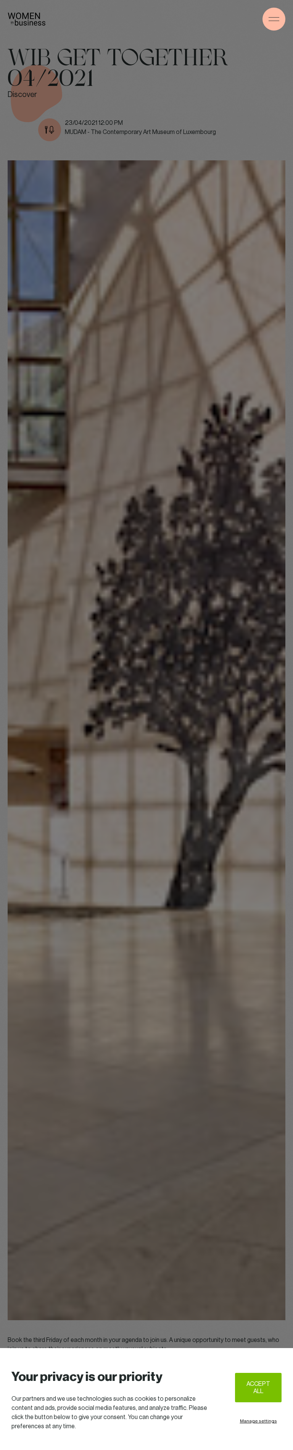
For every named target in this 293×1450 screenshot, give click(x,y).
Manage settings (258, 1421)
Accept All (258, 1387)
